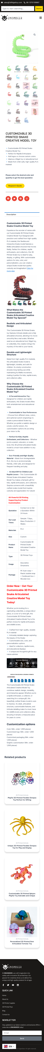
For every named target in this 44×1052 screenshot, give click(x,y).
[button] (35, 35)
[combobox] (17, 8)
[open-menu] (40, 17)
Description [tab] (11, 214)
